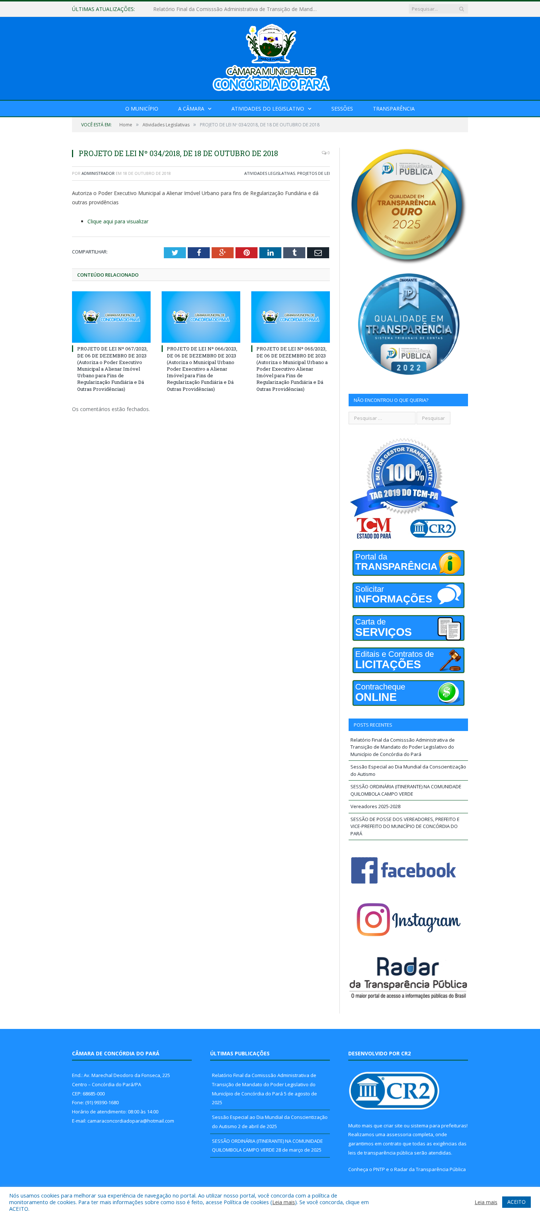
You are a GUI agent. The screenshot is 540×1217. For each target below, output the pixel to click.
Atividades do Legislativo (267, 108)
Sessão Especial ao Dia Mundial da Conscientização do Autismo (229, 9)
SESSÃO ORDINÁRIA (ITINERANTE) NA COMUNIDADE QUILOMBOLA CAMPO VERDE (405, 790)
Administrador (98, 173)
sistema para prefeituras (439, 1125)
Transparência (394, 108)
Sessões (342, 108)
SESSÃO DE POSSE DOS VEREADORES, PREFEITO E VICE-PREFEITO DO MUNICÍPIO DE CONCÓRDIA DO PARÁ (405, 826)
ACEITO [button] (516, 1201)
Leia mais (283, 1202)
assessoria (398, 1134)
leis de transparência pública (380, 1152)
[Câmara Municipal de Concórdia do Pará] (270, 56)
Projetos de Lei (313, 173)
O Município (141, 108)
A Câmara (191, 108)
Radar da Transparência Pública (430, 1169)
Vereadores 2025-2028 (375, 806)
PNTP (379, 1169)
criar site (393, 1125)
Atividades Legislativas (269, 173)
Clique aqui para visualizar (117, 221)
